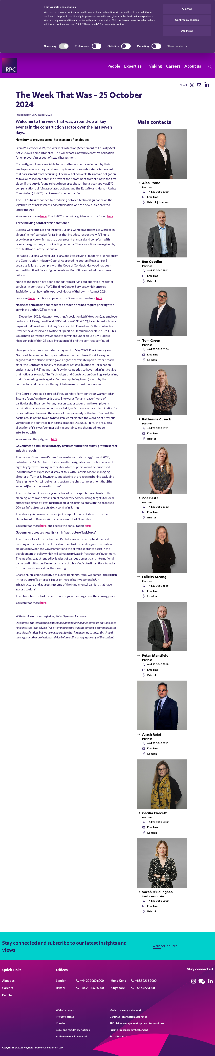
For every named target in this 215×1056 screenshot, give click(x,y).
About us (192, 66)
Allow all (187, 8)
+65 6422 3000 (145, 988)
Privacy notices (65, 1016)
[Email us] (199, 86)
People (113, 66)
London (163, 202)
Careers (173, 66)
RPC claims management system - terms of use (137, 1023)
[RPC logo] (9, 65)
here (43, 216)
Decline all (187, 30)
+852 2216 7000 (145, 980)
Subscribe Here (167, 946)
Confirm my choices (187, 19)
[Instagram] (193, 982)
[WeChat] (202, 984)
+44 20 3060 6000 (92, 980)
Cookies (60, 1023)
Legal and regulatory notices (73, 1029)
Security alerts (118, 1036)
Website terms (65, 1010)
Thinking (154, 66)
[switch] (96, 46)
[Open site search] (210, 67)
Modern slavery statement (125, 1010)
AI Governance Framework (71, 1036)
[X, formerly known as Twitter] (192, 86)
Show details (175, 46)
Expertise (133, 66)
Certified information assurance (128, 1016)
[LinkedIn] (206, 87)
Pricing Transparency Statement (129, 1029)
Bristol (151, 202)
